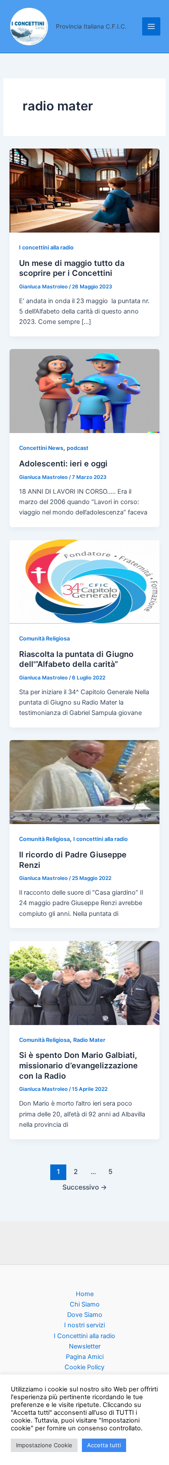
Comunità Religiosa (44, 638)
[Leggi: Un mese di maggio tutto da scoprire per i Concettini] (84, 190)
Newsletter (85, 1346)
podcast (77, 448)
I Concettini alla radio (84, 1336)
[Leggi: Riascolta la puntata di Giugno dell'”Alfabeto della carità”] (84, 581)
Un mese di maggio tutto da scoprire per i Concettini (71, 268)
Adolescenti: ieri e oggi (63, 463)
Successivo (84, 1187)
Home (85, 1294)
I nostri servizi (84, 1325)
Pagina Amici (85, 1357)
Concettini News (41, 448)
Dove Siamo (84, 1315)
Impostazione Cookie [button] (44, 1445)
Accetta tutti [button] (104, 1445)
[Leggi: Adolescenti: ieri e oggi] (84, 391)
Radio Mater (89, 1040)
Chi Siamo (85, 1304)
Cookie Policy (84, 1367)
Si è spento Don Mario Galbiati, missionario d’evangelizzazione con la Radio (78, 1065)
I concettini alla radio (46, 247)
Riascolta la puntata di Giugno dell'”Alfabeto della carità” (76, 659)
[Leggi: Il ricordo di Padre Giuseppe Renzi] (84, 782)
